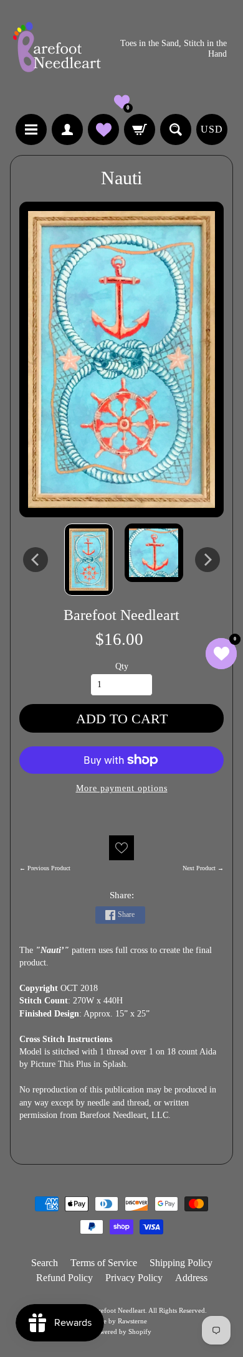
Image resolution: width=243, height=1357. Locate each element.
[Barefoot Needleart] (56, 49)
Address (191, 1277)
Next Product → (203, 868)
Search (44, 1262)
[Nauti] (88, 560)
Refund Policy (64, 1277)
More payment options (122, 788)
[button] (122, 102)
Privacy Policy (134, 1277)
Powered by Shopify (121, 1331)
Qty (121, 666)
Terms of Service (103, 1262)
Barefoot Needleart (121, 614)
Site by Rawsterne (121, 1321)
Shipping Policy (181, 1262)
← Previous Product (44, 868)
